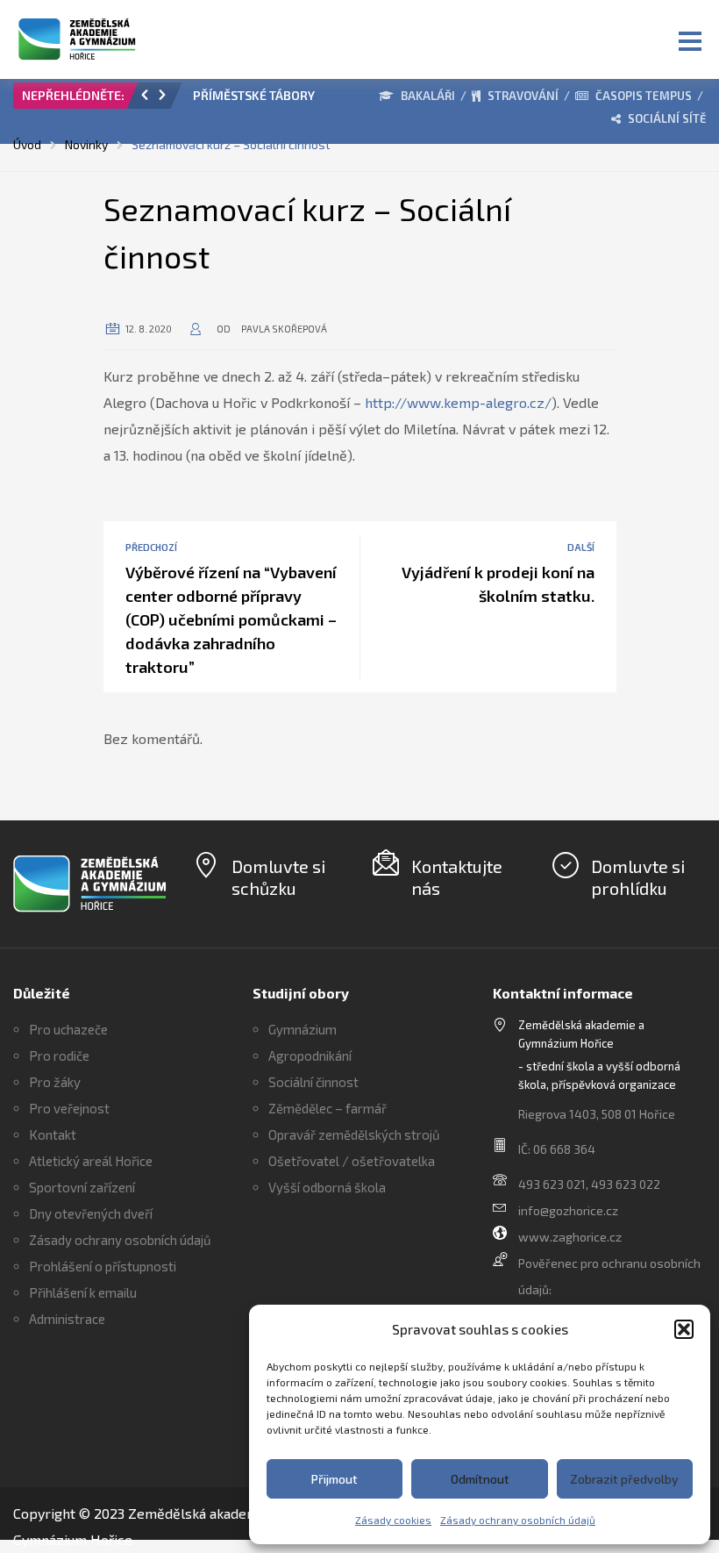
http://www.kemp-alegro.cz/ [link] (458, 402)
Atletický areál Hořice (91, 1161)
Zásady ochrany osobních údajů (517, 1520)
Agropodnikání (310, 1055)
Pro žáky (55, 1082)
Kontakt (52, 1134)
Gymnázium (302, 1029)
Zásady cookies (393, 1520)
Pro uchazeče (68, 1029)
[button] (684, 1329)
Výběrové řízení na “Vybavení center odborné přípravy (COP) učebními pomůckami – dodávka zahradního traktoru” (231, 619)
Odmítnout (480, 1478)
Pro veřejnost (69, 1108)
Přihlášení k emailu (83, 1292)
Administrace (67, 1319)
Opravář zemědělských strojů (354, 1134)
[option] (263, 100)
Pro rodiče (59, 1055)
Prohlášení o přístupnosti (102, 1266)
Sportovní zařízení (82, 1187)
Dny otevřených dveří (91, 1213)
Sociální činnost (313, 1082)
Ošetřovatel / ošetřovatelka (351, 1161)
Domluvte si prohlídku (638, 876)
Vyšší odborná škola (327, 1187)
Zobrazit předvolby (624, 1478)
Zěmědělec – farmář (327, 1108)
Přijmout (334, 1478)
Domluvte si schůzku (278, 876)
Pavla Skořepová (284, 328)
